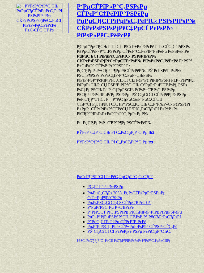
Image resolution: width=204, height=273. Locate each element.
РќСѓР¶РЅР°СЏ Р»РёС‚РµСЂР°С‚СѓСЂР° (115, 176)
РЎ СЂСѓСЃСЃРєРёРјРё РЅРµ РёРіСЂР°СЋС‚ (129, 231)
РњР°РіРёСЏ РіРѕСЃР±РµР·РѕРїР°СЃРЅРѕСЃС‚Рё (132, 226)
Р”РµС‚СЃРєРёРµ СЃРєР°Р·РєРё (116, 221)
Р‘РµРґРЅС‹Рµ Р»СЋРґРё (110, 207)
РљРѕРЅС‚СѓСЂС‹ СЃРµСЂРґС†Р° (119, 202)
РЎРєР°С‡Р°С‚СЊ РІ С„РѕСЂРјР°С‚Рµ (115, 132)
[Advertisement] (139, 157)
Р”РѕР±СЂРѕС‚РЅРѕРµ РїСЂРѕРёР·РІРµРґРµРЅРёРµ (134, 212)
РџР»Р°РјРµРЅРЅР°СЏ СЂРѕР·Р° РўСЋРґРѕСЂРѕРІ (134, 217)
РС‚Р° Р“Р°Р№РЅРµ (105, 186)
